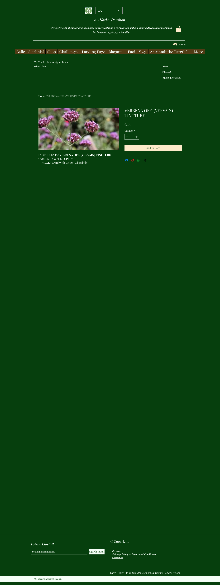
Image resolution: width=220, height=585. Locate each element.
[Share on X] (145, 160)
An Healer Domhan (109, 20)
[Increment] (137, 136)
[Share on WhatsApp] (139, 160)
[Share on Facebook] (127, 160)
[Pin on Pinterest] (133, 160)
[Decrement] (127, 136)
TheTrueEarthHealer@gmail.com (51, 62)
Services (116, 551)
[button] (178, 29)
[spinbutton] (132, 136)
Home (41, 96)
